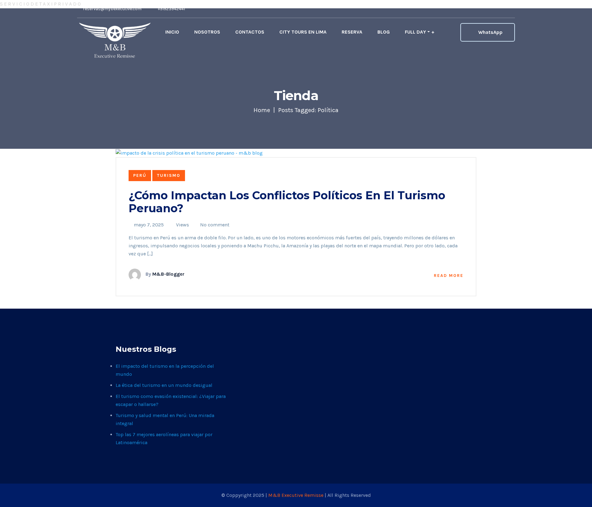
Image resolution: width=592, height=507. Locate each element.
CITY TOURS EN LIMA (303, 32)
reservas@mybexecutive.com (112, 8)
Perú (139, 175)
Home (261, 110)
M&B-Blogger (168, 274)
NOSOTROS (207, 32)
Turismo (168, 175)
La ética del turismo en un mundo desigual (164, 385)
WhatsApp (490, 32)
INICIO (172, 32)
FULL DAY (415, 32)
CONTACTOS (249, 32)
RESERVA (352, 32)
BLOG (383, 32)
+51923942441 (171, 8)
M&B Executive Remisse (296, 495)
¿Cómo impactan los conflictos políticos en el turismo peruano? (287, 202)
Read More (448, 275)
